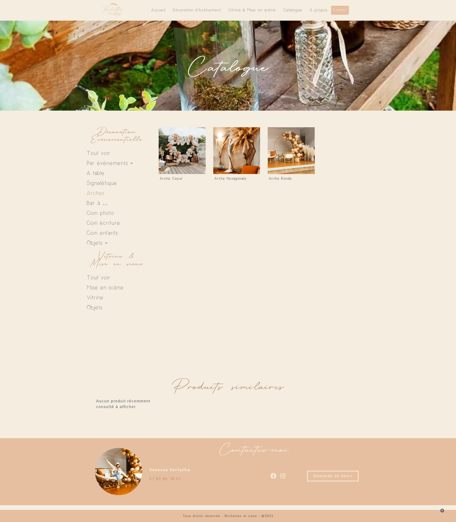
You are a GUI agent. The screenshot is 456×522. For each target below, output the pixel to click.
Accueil (158, 10)
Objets (95, 243)
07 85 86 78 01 (165, 479)
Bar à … (98, 203)
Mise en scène (105, 288)
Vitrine (95, 298)
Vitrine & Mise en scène (252, 10)
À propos (319, 10)
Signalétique (102, 183)
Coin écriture (103, 223)
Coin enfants (102, 233)
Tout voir (98, 153)
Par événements (107, 163)
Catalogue (293, 10)
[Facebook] (274, 476)
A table (95, 173)
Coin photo (100, 213)
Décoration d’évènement (197, 10)
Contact (340, 10)
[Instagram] (283, 476)
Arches (95, 193)
